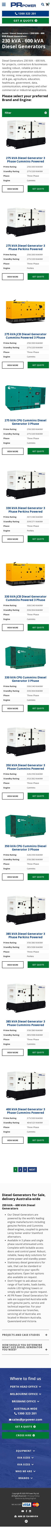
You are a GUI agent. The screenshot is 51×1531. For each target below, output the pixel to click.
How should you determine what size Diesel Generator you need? (22, 1347)
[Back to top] (25, 1521)
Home (5, 33)
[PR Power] (23, 4)
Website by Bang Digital (25, 1498)
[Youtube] (22, 1511)
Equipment (24, 1450)
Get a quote (23, 1426)
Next (32, 1169)
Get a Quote (23, 20)
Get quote (38, 188)
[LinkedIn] (29, 1511)
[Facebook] (25, 1511)
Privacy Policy (34, 1496)
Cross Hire (23, 1435)
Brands (23, 1478)
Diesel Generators (19, 33)
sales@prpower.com (27, 1419)
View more (12, 188)
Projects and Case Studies (21, 1334)
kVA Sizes (23, 1457)
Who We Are (24, 1471)
